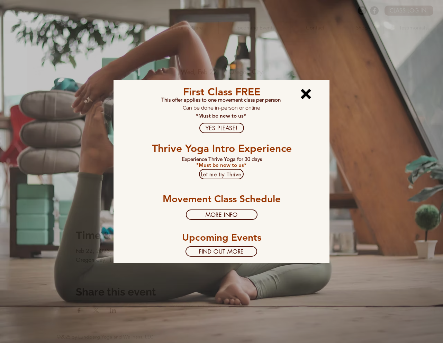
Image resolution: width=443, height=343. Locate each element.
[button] (306, 94)
